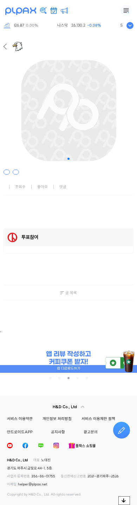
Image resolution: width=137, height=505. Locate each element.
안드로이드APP (20, 431)
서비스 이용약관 (20, 418)
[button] (68, 159)
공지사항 (58, 431)
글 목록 (71, 292)
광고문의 (91, 431)
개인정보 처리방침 (57, 418)
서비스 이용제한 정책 (98, 418)
